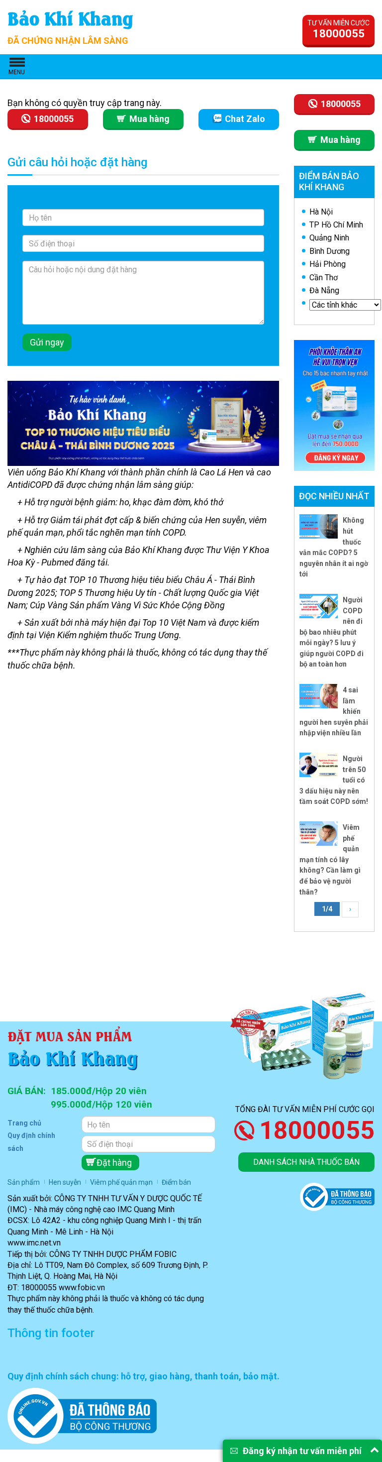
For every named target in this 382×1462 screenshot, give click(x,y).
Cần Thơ (323, 277)
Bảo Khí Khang (70, 17)
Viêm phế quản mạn (121, 1182)
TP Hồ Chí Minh (336, 224)
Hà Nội (321, 212)
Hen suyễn (65, 1182)
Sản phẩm (23, 1182)
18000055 (317, 1130)
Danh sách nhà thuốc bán (306, 1162)
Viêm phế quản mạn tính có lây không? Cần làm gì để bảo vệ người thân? (330, 859)
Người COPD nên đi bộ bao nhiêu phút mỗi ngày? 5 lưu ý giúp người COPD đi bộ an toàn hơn (331, 632)
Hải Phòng (327, 264)
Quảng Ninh (329, 237)
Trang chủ (24, 1123)
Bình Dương (329, 251)
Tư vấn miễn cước (338, 29)
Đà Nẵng (324, 290)
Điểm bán (176, 1182)
